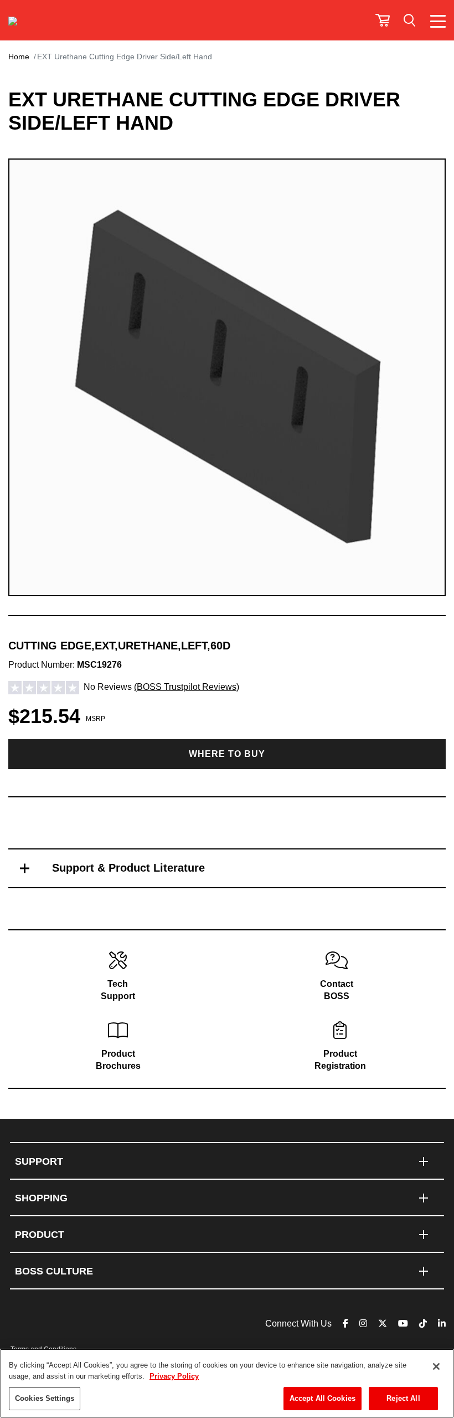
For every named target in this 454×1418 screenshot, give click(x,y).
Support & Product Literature (128, 868)
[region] (227, 1383)
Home (18, 56)
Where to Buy (227, 754)
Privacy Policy (174, 1376)
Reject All (403, 1398)
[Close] (436, 1366)
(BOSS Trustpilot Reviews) (186, 687)
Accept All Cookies (322, 1398)
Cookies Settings (44, 1398)
